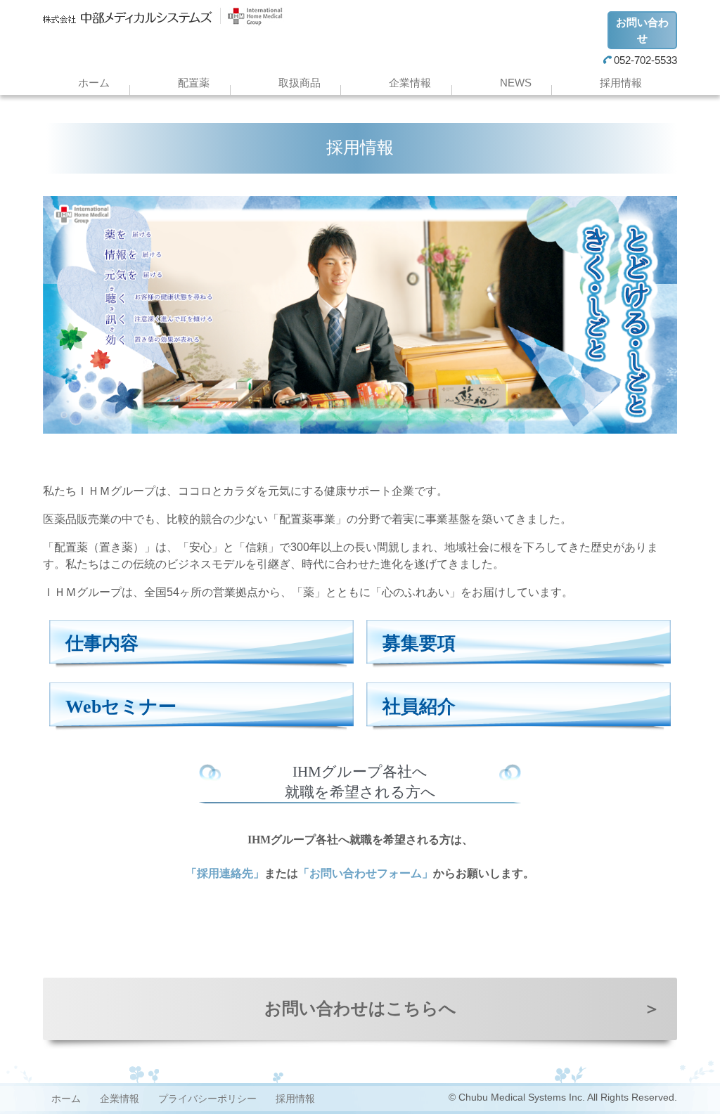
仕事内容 (102, 643)
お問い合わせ (642, 30)
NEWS (516, 83)
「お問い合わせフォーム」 (365, 873)
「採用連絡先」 (225, 873)
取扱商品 (299, 83)
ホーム (94, 83)
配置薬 (194, 83)
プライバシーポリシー (207, 1098)
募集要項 (419, 643)
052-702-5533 (645, 60)
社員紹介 (419, 707)
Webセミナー (120, 707)
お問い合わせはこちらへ (462, 1008)
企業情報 (410, 83)
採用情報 (621, 83)
